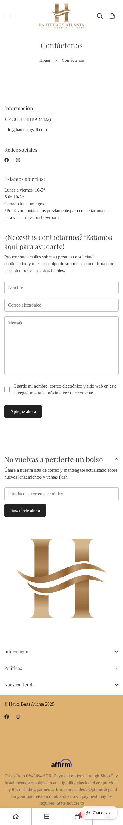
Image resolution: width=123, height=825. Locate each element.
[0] (112, 16)
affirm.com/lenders (69, 789)
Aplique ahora (23, 411)
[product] (15, 816)
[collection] (47, 816)
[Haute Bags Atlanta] (61, 16)
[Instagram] (18, 160)
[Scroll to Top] (112, 794)
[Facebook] (6, 160)
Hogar (45, 60)
